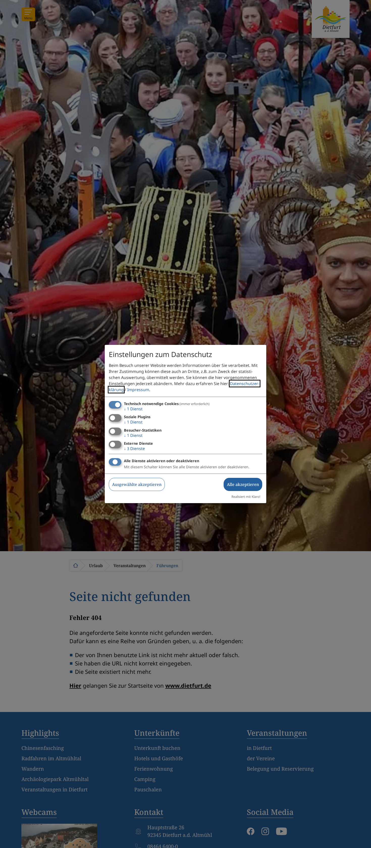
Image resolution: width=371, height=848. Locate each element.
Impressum (138, 389)
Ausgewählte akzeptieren (137, 484)
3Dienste (134, 448)
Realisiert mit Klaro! (245, 496)
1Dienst (133, 409)
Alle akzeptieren (243, 484)
